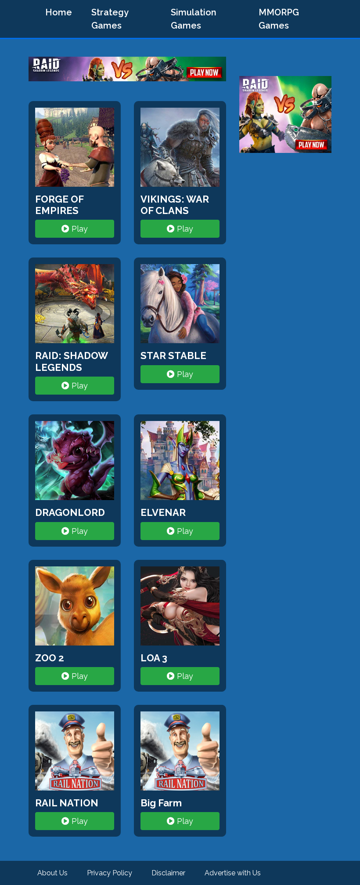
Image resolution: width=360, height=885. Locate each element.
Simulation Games (193, 19)
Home (58, 12)
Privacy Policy (109, 873)
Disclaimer (168, 873)
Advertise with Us (233, 873)
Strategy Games (110, 19)
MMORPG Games (279, 19)
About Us (52, 873)
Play (78, 228)
